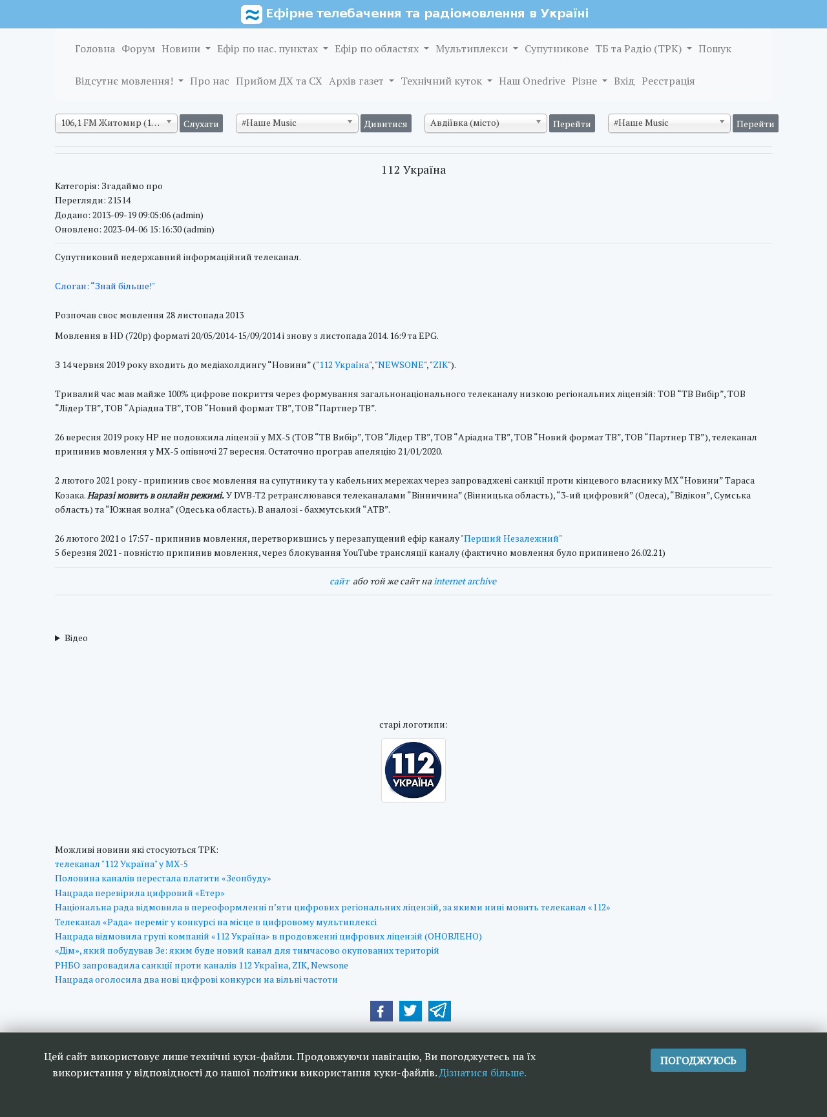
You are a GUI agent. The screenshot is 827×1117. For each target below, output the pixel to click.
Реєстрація (668, 81)
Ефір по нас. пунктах (268, 48)
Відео (76, 637)
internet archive (465, 581)
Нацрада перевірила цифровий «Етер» (140, 892)
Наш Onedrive (532, 81)
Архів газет (357, 81)
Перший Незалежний (511, 538)
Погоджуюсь (698, 1060)
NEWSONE (401, 364)
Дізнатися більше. (483, 1072)
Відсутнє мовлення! (125, 81)
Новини (182, 48)
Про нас (209, 81)
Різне (586, 81)
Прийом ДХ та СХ (279, 81)
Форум (138, 48)
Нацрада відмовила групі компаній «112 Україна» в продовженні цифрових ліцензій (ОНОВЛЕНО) (268, 936)
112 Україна (344, 364)
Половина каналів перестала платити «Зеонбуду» (163, 878)
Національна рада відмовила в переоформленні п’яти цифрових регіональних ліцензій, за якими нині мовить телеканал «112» (333, 907)
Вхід (624, 81)
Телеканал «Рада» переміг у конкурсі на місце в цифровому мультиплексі (216, 922)
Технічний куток (443, 81)
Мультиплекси (472, 48)
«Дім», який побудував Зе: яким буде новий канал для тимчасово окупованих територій (247, 950)
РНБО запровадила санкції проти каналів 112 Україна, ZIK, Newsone (201, 965)
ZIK (440, 364)
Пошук (714, 48)
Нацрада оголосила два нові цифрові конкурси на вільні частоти (196, 979)
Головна (95, 48)
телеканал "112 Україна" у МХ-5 (121, 863)
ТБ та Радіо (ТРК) (639, 48)
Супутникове (557, 48)
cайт (339, 581)
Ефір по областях (378, 48)
